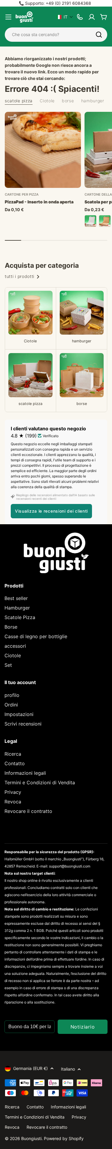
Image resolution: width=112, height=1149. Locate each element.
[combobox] (56, 34)
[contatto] (79, 17)
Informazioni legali (25, 773)
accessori (15, 646)
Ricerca (12, 754)
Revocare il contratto (28, 811)
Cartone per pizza (22, 194)
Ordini (11, 705)
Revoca (12, 802)
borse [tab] (68, 100)
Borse (10, 627)
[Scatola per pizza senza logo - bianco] (90, 221)
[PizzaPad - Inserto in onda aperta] (43, 150)
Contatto (14, 763)
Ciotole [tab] (47, 100)
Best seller (16, 598)
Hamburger (17, 608)
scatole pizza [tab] (19, 100)
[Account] (91, 17)
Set (8, 665)
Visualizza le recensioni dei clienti (51, 511)
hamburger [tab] (92, 100)
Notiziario (82, 1027)
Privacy (12, 792)
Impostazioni (18, 714)
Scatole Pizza (19, 617)
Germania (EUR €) (30, 1068)
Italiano (68, 1068)
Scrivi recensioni (23, 724)
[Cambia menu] (8, 17)
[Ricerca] (98, 34)
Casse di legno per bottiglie (35, 636)
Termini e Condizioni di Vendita (39, 782)
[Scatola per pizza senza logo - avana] (105, 221)
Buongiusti (31, 1138)
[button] (64, 17)
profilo (11, 695)
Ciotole (12, 655)
